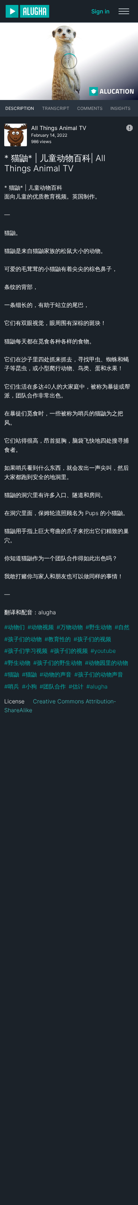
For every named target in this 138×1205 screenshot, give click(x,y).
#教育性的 (58, 639)
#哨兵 (11, 686)
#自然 (122, 627)
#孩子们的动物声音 (98, 674)
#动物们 (14, 627)
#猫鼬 (11, 674)
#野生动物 (99, 627)
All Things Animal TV (58, 127)
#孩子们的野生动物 (57, 662)
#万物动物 (70, 627)
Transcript (55, 108)
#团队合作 (53, 686)
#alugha (97, 686)
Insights (120, 108)
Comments (90, 108)
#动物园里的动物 (106, 662)
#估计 (76, 686)
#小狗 (29, 686)
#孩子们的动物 (23, 639)
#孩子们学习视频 (25, 650)
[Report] (129, 128)
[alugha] (27, 11)
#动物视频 (41, 627)
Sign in (100, 11)
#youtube (103, 650)
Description (19, 108)
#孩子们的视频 (92, 639)
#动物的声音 (55, 674)
